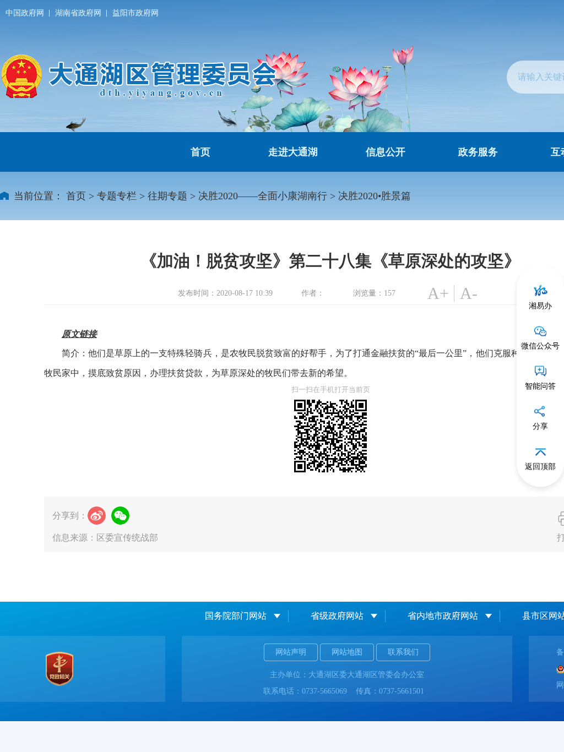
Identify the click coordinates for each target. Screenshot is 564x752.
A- (469, 293)
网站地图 (347, 652)
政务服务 (478, 151)
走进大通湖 (293, 151)
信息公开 (385, 151)
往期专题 (167, 195)
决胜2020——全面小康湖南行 (262, 195)
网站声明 (290, 652)
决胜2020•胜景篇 (374, 195)
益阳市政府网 (135, 13)
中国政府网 (25, 13)
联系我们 (403, 652)
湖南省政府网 (78, 13)
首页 (200, 151)
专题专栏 (117, 195)
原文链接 (79, 334)
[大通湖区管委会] (140, 77)
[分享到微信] (120, 515)
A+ (438, 293)
